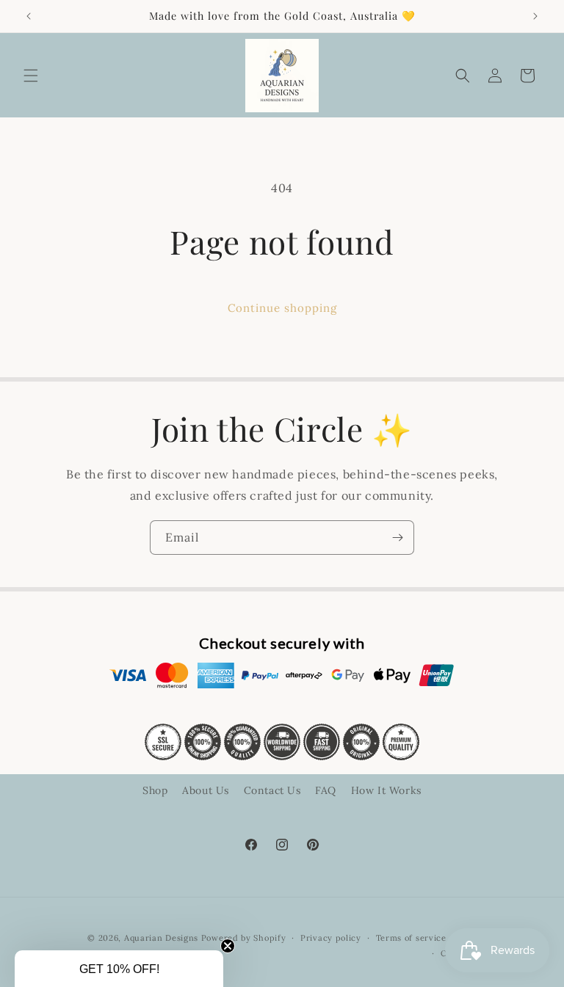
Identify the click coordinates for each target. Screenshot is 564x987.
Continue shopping (282, 308)
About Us (205, 790)
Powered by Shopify (243, 938)
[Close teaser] (227, 946)
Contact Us (272, 790)
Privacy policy (330, 938)
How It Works (386, 790)
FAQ (325, 790)
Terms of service (411, 938)
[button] (31, 75)
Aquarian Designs (161, 938)
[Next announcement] (535, 16)
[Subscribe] (397, 537)
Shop (154, 790)
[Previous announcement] (28, 16)
